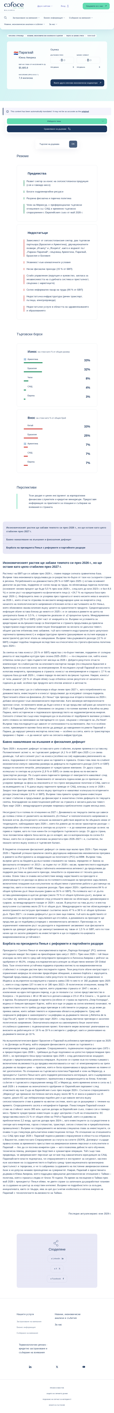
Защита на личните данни (57, 1393)
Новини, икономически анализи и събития (68, 1316)
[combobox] (52, 145)
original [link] (85, 111)
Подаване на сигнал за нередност (57, 1399)
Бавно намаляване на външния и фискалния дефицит (38, 539)
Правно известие (57, 1388)
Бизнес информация (26, 1327)
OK (74, 144)
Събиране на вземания (27, 1333)
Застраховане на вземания (29, 1321)
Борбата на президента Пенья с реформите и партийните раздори (45, 547)
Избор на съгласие (57, 1405)
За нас (58, 1324)
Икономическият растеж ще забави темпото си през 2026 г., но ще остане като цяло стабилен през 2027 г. (56, 529)
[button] (6, 17)
